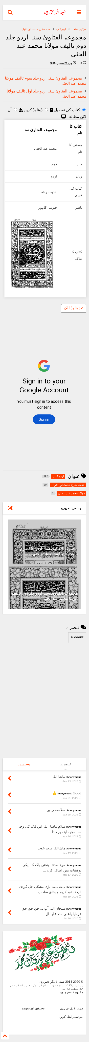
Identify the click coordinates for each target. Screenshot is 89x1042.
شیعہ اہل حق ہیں (71, 1008)
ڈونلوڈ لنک (74, 308)
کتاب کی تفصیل (66, 110)
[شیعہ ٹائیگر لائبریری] (55, 14)
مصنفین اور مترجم (33, 1008)
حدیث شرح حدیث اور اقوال (36, 29)
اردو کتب (61, 29)
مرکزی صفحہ (79, 29)
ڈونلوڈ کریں (33, 110)
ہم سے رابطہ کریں (71, 1016)
